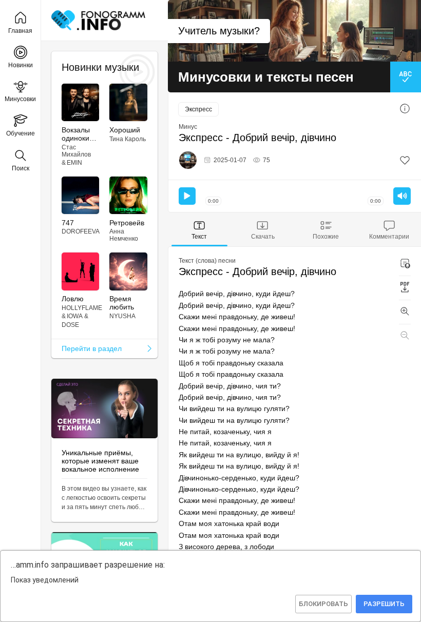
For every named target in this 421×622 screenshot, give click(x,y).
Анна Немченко (123, 235)
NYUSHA (122, 316)
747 (68, 223)
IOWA (75, 316)
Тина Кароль (127, 139)
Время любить (121, 303)
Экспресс (198, 109)
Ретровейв (126, 223)
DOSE (70, 324)
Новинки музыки (100, 67)
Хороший (124, 130)
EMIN (74, 162)
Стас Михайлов (76, 151)
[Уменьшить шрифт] (405, 336)
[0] (405, 160)
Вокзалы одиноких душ (77, 134)
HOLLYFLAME (82, 308)
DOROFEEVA (81, 231)
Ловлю (73, 299)
